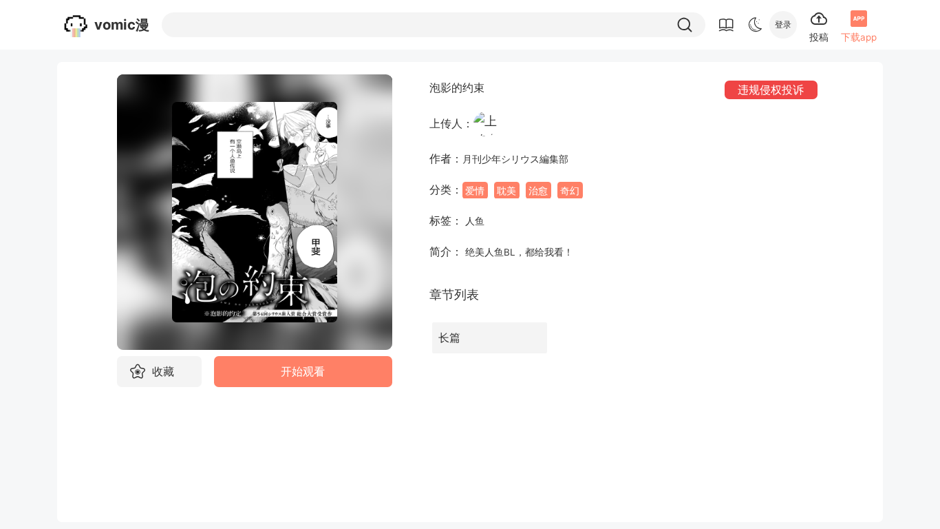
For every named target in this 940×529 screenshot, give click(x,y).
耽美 (506, 190)
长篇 (449, 337)
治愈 (538, 190)
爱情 (474, 190)
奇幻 (569, 190)
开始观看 (303, 371)
